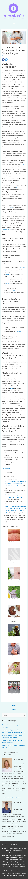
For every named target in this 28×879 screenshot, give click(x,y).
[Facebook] (3, 59)
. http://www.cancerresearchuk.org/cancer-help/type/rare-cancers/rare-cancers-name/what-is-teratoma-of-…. (15, 508)
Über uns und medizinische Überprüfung (14, 848)
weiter (14, 709)
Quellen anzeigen (7, 472)
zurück (14, 705)
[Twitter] (6, 59)
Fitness (4, 56)
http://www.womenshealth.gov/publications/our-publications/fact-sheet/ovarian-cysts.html (15, 484)
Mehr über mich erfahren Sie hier (11, 798)
